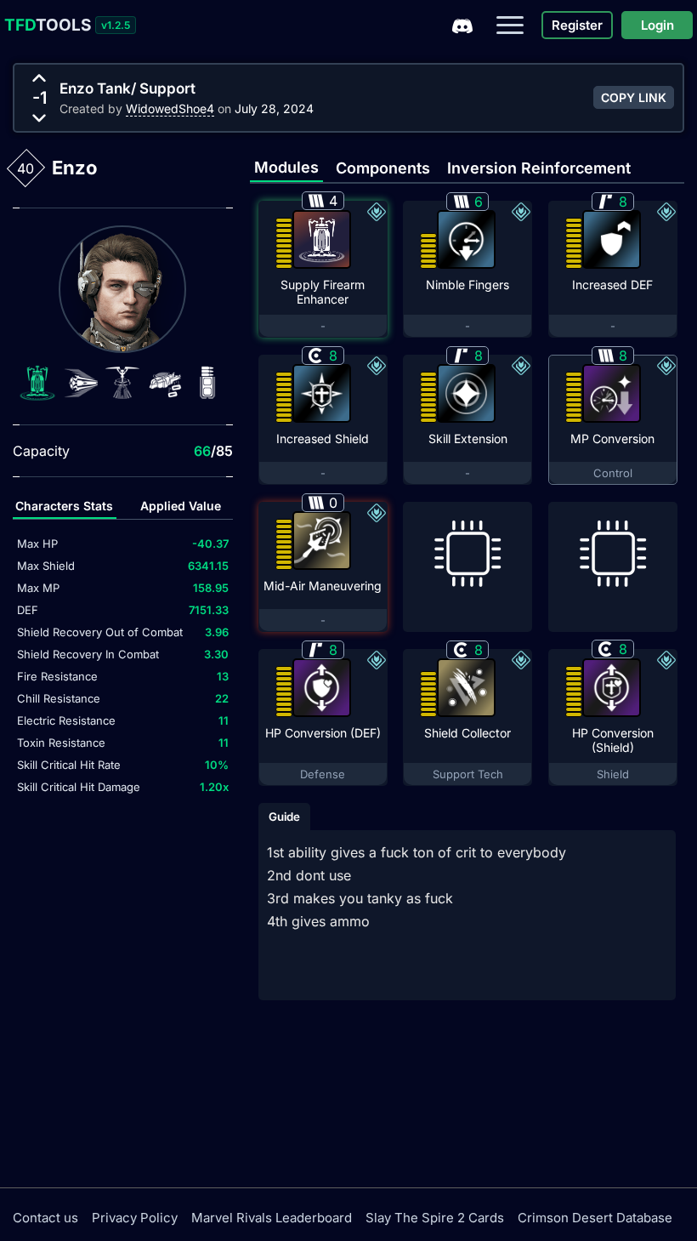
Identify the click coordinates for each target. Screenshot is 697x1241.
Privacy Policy (135, 1218)
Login (657, 25)
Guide (284, 816)
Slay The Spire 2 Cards (435, 1218)
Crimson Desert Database (595, 1218)
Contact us (45, 1218)
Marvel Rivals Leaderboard (271, 1218)
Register (577, 25)
